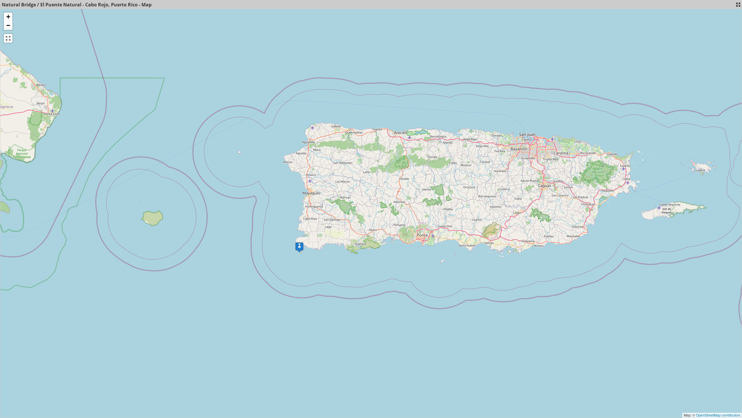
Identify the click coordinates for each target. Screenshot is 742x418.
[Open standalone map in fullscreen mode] (738, 5)
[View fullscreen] (8, 38)
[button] (299, 247)
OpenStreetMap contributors (718, 414)
